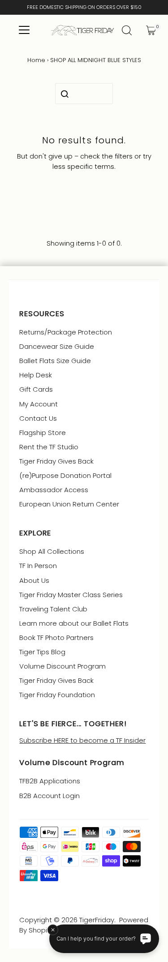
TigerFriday (96, 919)
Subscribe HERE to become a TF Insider (82, 740)
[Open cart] (151, 30)
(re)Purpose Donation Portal (65, 475)
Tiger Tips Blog (42, 652)
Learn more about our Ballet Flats (74, 623)
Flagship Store (42, 432)
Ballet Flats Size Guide (55, 360)
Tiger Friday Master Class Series (71, 594)
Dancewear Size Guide (56, 346)
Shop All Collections (51, 551)
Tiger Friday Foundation (57, 694)
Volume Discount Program (62, 666)
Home (36, 60)
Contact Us (38, 418)
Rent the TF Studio (48, 447)
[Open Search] (126, 30)
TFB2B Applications (49, 781)
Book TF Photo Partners (56, 637)
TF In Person (38, 565)
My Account (38, 404)
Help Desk (35, 375)
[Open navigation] (24, 30)
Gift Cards (36, 389)
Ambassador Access (53, 489)
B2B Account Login (49, 795)
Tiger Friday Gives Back (56, 461)
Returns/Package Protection (65, 332)
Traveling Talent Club (53, 609)
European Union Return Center (69, 504)
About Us (34, 580)
